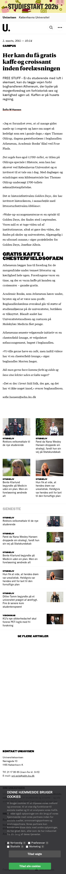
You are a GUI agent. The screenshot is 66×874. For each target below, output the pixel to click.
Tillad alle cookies (29, 866)
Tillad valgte (35, 853)
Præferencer (39, 842)
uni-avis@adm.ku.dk (22, 775)
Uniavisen (9, 17)
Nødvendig (17, 842)
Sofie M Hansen (12, 109)
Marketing (36, 846)
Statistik (16, 846)
